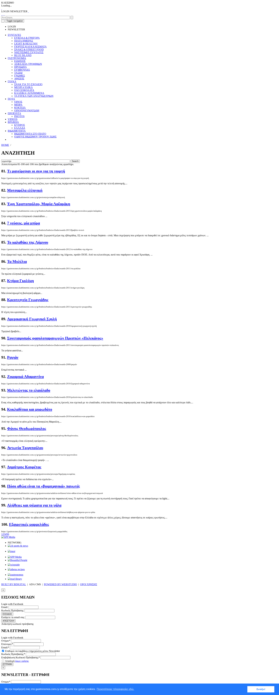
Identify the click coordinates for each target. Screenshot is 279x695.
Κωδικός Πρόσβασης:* (13, 654)
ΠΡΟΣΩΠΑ (20, 67)
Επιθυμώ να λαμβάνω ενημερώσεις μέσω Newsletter (32, 651)
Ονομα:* (5, 640)
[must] (11, 551)
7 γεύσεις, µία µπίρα (23, 223)
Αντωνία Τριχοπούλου (25, 448)
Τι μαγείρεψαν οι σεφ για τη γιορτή (36, 171)
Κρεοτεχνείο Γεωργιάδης (27, 300)
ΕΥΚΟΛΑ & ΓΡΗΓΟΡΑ (27, 37)
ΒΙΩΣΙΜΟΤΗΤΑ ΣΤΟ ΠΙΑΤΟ (30, 133)
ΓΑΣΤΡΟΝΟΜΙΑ (17, 58)
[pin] (4, 14)
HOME (5, 145)
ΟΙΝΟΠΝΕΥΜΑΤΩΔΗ (26, 110)
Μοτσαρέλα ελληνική (24, 190)
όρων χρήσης (22, 661)
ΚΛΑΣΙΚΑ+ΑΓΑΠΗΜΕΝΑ (29, 93)
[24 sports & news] (18, 545)
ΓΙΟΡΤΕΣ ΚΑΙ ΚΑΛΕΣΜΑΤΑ (30, 46)
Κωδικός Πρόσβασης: (12, 610)
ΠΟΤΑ (11, 98)
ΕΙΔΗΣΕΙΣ (20, 61)
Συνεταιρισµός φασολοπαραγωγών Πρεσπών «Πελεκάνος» (55, 338)
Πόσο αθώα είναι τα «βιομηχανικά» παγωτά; (43, 486)
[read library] (15, 578)
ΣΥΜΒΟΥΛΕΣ (22, 69)
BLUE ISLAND (22, 55)
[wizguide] (14, 564)
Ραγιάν (12, 357)
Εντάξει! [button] (261, 689)
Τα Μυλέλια (17, 261)
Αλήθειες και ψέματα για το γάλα (34, 505)
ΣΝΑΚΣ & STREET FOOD (29, 49)
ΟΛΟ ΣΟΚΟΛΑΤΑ (24, 90)
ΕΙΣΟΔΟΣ (7, 614)
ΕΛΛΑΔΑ (19, 128)
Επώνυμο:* (7, 644)
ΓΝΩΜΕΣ (19, 75)
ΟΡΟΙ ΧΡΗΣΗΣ (88, 584)
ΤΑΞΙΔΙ (18, 72)
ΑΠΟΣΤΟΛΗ (8, 621)
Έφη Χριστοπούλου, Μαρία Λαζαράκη (38, 204)
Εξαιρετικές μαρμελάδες (29, 524)
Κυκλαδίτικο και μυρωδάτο (29, 409)
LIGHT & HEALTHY (26, 43)
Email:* (5, 647)
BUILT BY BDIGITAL (13, 584)
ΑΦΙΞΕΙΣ (19, 78)
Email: (4, 607)
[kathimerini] (15, 557)
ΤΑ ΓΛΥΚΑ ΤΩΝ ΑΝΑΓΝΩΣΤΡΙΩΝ (33, 96)
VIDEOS (12, 119)
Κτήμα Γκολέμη (20, 281)
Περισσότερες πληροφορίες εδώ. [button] (115, 689)
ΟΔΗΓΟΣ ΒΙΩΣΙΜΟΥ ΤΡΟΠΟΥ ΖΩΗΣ (35, 136)
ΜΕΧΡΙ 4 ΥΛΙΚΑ (23, 87)
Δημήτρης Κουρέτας (24, 467)
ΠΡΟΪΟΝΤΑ (14, 113)
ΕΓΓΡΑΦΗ (7, 664)
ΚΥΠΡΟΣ (19, 125)
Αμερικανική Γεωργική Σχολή (32, 319)
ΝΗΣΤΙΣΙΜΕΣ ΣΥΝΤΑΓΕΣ (28, 52)
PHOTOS (19, 116)
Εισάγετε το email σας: (13, 617)
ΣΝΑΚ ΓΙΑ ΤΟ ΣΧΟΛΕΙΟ (28, 84)
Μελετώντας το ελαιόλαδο (28, 390)
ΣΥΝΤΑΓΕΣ (14, 35)
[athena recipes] (16, 569)
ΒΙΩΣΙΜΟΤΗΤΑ (17, 130)
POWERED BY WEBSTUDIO (60, 584)
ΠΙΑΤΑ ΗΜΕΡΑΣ (23, 40)
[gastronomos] (15, 574)
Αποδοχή (17, 661)
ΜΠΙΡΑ (18, 104)
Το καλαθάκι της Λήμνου (27, 242)
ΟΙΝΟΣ (18, 101)
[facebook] (1, 14)
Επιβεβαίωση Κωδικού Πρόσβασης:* (20, 657)
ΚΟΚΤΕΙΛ (20, 107)
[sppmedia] (8, 537)
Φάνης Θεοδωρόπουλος (26, 428)
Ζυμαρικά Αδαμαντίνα (25, 376)
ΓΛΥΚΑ (12, 81)
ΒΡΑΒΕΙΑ (13, 122)
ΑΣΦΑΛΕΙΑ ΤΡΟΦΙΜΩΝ (28, 64)
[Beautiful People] (17, 560)
